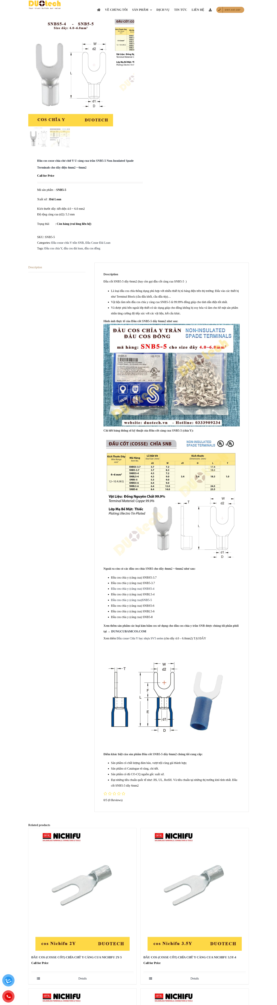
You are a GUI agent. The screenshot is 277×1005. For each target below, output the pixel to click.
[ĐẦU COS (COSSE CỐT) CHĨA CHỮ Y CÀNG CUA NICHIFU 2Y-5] (82, 889)
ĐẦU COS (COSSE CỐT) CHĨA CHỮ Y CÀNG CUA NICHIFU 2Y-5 (76, 957)
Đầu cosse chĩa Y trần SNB (67, 242)
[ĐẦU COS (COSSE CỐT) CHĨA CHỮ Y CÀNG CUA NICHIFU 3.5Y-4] (195, 889)
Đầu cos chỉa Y (53, 248)
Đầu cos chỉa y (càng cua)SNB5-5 (131, 600)
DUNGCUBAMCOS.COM (128, 631)
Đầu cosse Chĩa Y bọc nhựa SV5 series (140, 638)
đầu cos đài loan (73, 248)
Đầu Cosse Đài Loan (97, 242)
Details (82, 978)
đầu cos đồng (92, 248)
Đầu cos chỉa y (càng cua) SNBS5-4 (132, 588)
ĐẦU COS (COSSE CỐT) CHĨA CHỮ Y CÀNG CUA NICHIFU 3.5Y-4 (189, 957)
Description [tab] (35, 267)
